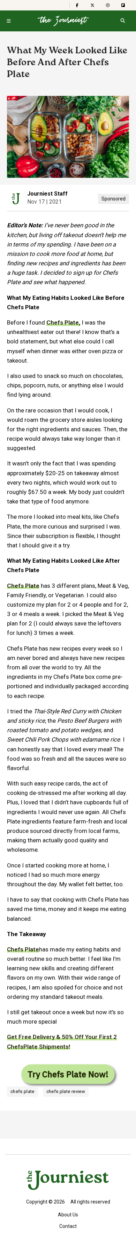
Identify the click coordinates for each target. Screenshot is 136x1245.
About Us (68, 1214)
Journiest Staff (47, 193)
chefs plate (22, 1091)
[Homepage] (63, 21)
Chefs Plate (23, 949)
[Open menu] (8, 20)
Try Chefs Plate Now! (68, 1074)
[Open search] (122, 21)
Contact (68, 1226)
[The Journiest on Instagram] (107, 5)
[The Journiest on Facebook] (77, 5)
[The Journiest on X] (92, 5)
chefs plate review (65, 1091)
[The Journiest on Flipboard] (123, 5)
